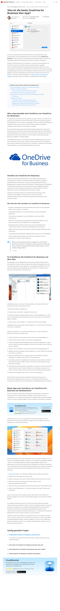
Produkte (17, 2)
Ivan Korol (13, 18)
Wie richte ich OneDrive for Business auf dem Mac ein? (25, 101)
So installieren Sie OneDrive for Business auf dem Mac (23, 92)
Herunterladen (46, 407)
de (56, 2)
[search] (53, 2)
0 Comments (46, 16)
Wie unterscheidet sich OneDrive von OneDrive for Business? (24, 87)
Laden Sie (11, 474)
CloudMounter (15, 96)
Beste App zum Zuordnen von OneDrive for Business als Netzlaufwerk (27, 94)
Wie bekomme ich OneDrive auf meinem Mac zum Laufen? (26, 103)
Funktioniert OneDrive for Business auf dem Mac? (24, 100)
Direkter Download (11, 571)
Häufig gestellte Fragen (16, 98)
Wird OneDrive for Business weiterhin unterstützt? (24, 105)
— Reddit (14, 250)
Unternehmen (38, 2)
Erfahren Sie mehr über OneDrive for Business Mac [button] (24, 85)
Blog (44, 2)
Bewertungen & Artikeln (27, 2)
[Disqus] (30, 593)
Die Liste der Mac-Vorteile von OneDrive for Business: (24, 90)
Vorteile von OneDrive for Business (18, 89)
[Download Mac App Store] (46, 411)
